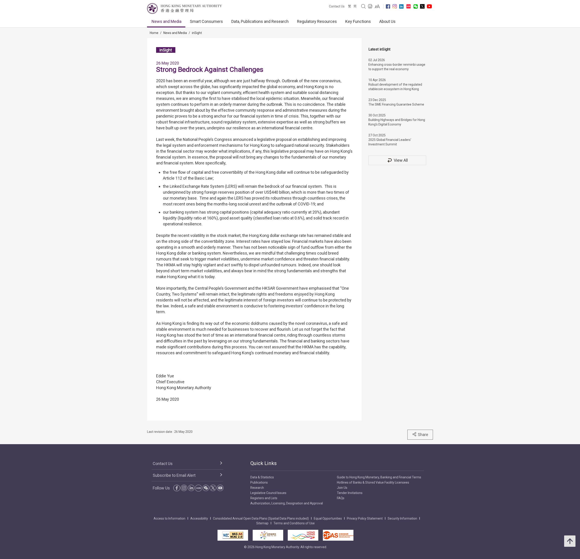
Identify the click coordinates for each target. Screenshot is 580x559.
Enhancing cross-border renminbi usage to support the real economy (396, 67)
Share (423, 434)
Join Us (342, 487)
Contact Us (337, 6)
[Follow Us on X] (422, 6)
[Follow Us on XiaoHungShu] (198, 488)
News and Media (166, 21)
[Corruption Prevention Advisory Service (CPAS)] (338, 535)
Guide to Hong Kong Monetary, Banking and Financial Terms (379, 477)
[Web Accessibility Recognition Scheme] (268, 535)
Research (257, 487)
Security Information (402, 518)
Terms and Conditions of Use (294, 523)
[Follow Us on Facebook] (388, 6)
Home (154, 33)
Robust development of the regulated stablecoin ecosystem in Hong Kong (395, 87)
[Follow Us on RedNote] (408, 6)
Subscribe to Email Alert (174, 475)
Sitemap (262, 523)
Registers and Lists (263, 498)
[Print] (370, 6)
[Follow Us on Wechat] (415, 6)
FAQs (340, 498)
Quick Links (263, 463)
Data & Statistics (262, 477)
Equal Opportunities (328, 518)
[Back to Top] (569, 541)
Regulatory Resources (317, 21)
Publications (259, 482)
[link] (377, 6)
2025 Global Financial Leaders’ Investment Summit (389, 142)
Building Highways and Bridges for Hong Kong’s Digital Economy (396, 122)
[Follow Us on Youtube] (429, 6)
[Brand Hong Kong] (303, 535)
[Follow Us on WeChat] (205, 488)
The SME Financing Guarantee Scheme (396, 104)
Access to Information (169, 518)
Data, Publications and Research (260, 21)
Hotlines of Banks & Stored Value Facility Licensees (373, 482)
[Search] (363, 6)
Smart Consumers (206, 21)
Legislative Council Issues (268, 493)
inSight (197, 33)
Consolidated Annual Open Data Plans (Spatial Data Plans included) (261, 518)
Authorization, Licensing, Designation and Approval (286, 503)
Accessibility (199, 518)
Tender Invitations (349, 493)
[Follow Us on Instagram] (394, 6)
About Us (387, 21)
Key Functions (358, 21)
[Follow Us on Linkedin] (401, 6)
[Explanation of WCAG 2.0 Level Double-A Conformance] (233, 535)
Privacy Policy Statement (365, 518)
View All (401, 160)
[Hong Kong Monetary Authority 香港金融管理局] (184, 8)
